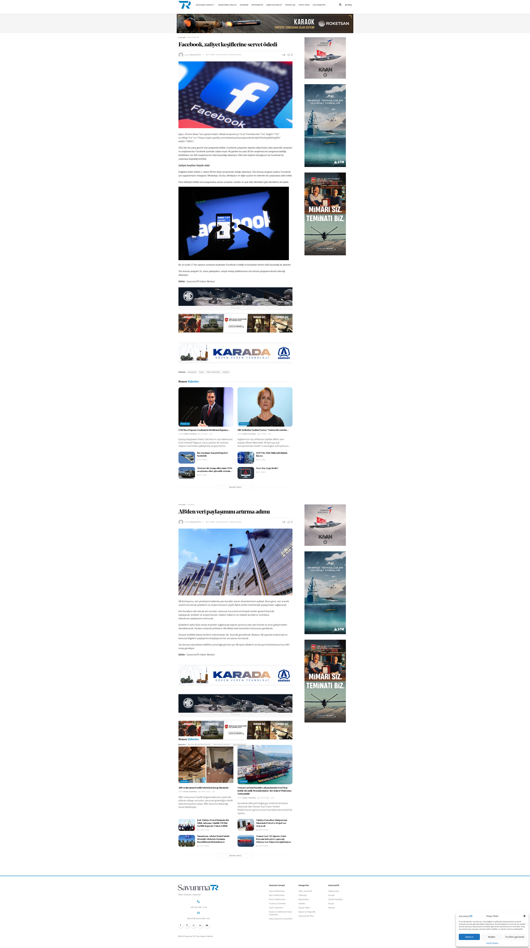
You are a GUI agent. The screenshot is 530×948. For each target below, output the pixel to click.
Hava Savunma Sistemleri (280, 933)
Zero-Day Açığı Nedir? (267, 468)
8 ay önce (263, 434)
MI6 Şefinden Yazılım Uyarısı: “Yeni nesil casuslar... (263, 430)
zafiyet (226, 372)
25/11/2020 (210, 54)
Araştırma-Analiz (227, 5)
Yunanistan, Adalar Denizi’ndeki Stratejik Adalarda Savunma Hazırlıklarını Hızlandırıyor (213, 854)
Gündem (244, 5)
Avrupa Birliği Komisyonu (199, 744)
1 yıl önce (261, 460)
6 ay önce (204, 434)
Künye (331, 918)
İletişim (331, 922)
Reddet (491, 936)
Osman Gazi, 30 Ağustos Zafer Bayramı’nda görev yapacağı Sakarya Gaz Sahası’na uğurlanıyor (273, 854)
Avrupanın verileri (222, 744)
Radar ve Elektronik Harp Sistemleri (280, 928)
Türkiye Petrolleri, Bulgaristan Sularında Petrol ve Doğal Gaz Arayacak (271, 838)
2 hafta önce (205, 806)
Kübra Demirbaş (190, 434)
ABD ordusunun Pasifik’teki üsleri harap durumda (203, 803)
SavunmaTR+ (319, 5)
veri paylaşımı (239, 744)
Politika (302, 918)
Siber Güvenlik (274, 5)
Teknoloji (290, 5)
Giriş (349, 4)
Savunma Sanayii (205, 5)
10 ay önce (202, 460)
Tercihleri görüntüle (514, 936)
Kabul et (469, 936)
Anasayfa (182, 37)
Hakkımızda (333, 906)
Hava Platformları (277, 906)
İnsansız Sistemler (277, 918)
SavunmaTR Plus (306, 931)
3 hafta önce (203, 845)
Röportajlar (304, 914)
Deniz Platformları (277, 914)
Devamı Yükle (235, 487)
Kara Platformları (277, 910)
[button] (524, 916)
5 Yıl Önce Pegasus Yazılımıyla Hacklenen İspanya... (204, 430)
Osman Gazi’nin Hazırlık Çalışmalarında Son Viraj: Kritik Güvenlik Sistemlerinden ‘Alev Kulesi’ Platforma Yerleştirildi (265, 806)
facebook (192, 372)
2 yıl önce (202, 475)
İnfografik (257, 5)
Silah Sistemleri (276, 922)
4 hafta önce (262, 861)
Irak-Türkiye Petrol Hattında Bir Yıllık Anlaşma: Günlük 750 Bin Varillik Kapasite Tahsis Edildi (213, 838)
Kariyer (331, 910)
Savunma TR (195, 54)
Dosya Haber (304, 922)
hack (201, 372)
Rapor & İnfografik (307, 926)
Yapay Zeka (304, 5)
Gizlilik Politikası (492, 943)
